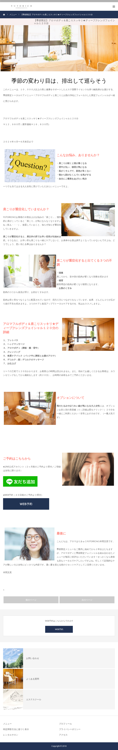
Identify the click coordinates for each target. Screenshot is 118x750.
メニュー (7, 723)
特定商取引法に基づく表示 (16, 729)
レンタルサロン (10, 734)
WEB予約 (59, 629)
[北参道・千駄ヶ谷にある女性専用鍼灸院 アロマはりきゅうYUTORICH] (21, 6)
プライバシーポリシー (70, 729)
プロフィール (65, 723)
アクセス (63, 734)
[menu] (113, 6)
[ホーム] (4, 14)
